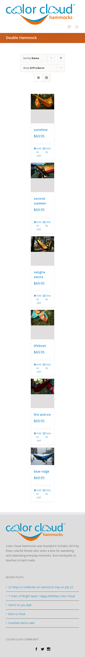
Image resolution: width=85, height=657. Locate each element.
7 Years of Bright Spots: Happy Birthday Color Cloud (41, 596)
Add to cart (39, 152)
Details (48, 150)
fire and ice (42, 414)
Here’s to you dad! (19, 605)
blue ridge (41, 471)
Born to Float (17, 614)
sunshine (41, 130)
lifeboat (40, 346)
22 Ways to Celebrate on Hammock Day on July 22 (40, 587)
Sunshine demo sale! (21, 623)
